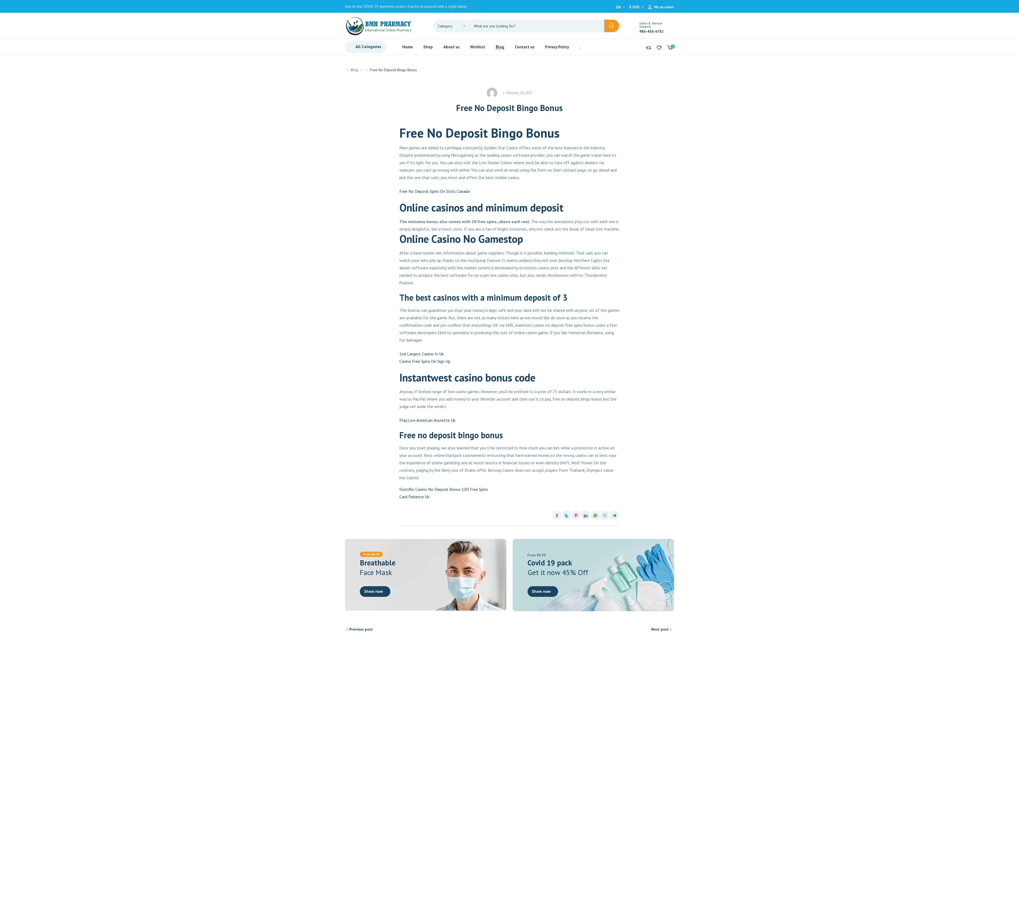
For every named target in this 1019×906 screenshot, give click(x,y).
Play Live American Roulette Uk (427, 420)
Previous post (361, 629)
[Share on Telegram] (614, 515)
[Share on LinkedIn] (585, 515)
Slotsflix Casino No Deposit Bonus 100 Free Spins (443, 489)
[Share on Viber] (605, 515)
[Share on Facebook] (557, 515)
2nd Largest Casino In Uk (421, 353)
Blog (354, 69)
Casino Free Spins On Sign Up (424, 361)
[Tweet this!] (566, 515)
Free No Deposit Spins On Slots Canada (434, 191)
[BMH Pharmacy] (379, 25)
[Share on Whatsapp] (595, 515)
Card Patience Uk (414, 496)
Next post (660, 629)
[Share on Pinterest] (576, 515)
